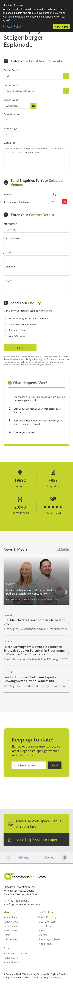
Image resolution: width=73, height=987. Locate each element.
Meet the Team (46, 921)
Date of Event (11, 99)
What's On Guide (17, 336)
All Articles (63, 549)
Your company (11, 238)
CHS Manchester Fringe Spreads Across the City (34, 622)
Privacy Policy (12, 26)
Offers (7, 935)
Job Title (8, 252)
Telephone (10, 266)
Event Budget (11, 128)
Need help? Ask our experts (38, 839)
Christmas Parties (18, 330)
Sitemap (42, 935)
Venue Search (11, 917)
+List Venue (10, 939)
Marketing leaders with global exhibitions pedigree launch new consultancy (31, 592)
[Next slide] (64, 857)
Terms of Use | (40, 977)
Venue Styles (11, 921)
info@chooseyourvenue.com (23, 904)
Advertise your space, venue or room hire (38, 824)
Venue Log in (11, 957)
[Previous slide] (8, 857)
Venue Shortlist (12, 962)
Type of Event (12, 70)
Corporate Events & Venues (22, 324)
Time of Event (11, 85)
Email (7, 281)
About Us (43, 930)
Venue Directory (47, 917)
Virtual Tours (10, 930)
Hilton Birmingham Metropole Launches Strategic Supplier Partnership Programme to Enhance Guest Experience (34, 650)
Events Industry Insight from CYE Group (28, 318)
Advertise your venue (15, 953)
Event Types (10, 926)
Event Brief (9, 142)
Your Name (10, 223)
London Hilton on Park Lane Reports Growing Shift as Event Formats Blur (30, 679)
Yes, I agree (62, 26)
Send (20, 347)
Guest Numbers (12, 114)
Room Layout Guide (49, 939)
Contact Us (44, 926)
